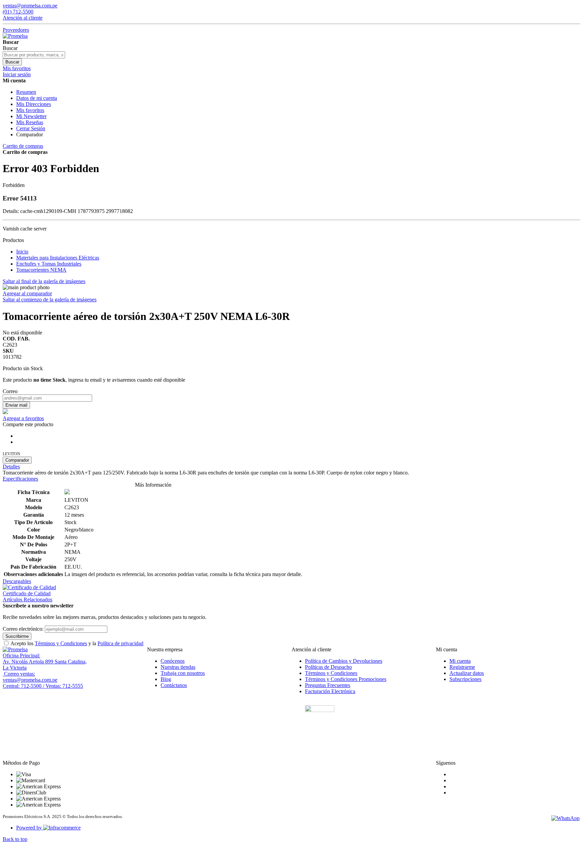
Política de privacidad (120, 643)
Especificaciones (20, 479)
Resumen (26, 92)
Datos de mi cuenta (36, 98)
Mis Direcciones (33, 104)
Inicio (22, 251)
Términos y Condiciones (61, 643)
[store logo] (15, 36)
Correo (10, 391)
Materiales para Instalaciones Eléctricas (57, 258)
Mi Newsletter (31, 116)
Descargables (17, 581)
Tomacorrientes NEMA (41, 270)
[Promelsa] (15, 649)
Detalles (11, 466)
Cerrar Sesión (30, 128)
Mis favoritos (30, 110)
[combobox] (34, 54)
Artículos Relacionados (27, 599)
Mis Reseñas (29, 122)
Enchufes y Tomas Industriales (48, 264)
